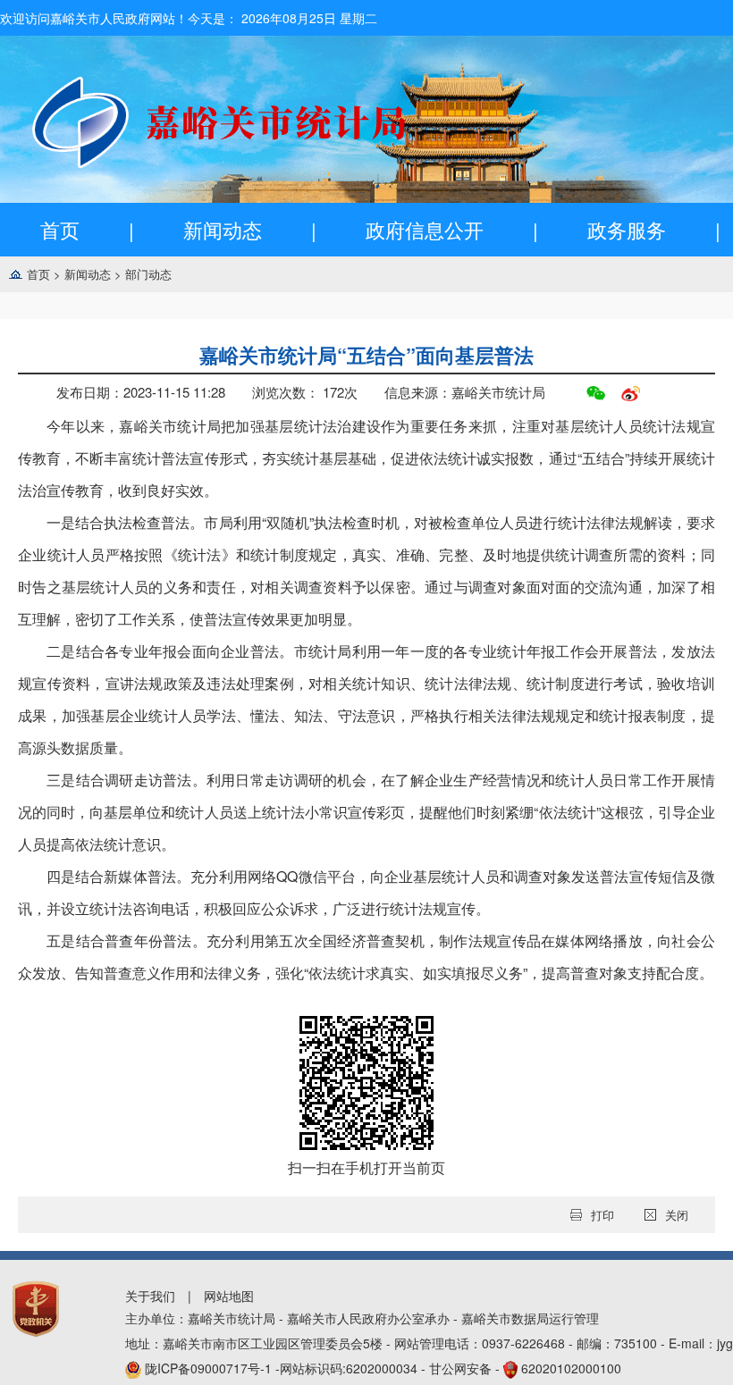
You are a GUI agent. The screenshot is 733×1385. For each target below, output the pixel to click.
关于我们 (150, 1296)
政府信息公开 (425, 229)
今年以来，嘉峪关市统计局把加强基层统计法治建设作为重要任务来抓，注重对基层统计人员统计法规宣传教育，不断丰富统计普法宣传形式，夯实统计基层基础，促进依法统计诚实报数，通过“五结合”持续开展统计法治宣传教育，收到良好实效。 (366, 458)
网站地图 (229, 1296)
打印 (602, 1214)
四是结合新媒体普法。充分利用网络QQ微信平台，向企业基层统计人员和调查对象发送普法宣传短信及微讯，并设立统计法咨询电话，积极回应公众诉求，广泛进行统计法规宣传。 (366, 892)
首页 (60, 229)
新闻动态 (222, 229)
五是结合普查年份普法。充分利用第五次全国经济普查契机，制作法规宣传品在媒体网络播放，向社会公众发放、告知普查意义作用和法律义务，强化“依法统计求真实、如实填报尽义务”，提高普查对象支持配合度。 (366, 956)
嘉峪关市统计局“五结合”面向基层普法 (366, 354)
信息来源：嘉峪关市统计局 (464, 391)
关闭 (676, 1214)
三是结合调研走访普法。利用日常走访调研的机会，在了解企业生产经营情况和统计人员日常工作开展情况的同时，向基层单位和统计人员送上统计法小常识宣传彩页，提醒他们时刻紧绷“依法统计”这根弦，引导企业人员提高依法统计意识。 (366, 811)
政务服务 (626, 229)
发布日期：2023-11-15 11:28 (140, 391)
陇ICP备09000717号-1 (210, 1368)
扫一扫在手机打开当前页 (366, 1167)
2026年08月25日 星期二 (309, 18)
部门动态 (148, 273)
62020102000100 (571, 1368)
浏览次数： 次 (305, 391)
